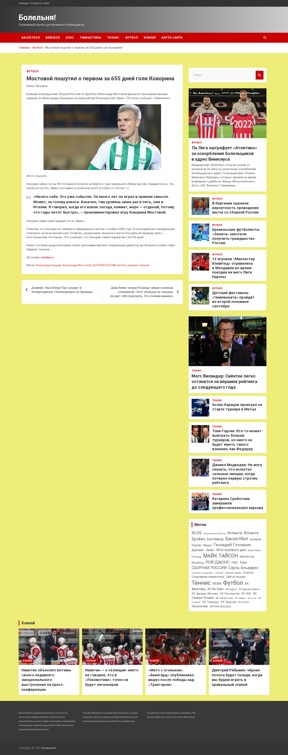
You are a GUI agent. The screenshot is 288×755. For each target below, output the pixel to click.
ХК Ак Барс (215, 589)
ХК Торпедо (210, 602)
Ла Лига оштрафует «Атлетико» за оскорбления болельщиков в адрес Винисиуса (224, 153)
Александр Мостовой (77, 265)
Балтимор (215, 539)
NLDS (197, 532)
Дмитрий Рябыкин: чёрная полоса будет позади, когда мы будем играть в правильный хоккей (237, 677)
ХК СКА (246, 593)
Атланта (234, 532)
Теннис (113, 37)
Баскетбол (31, 37)
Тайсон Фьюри (235, 576)
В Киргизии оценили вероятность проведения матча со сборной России (235, 208)
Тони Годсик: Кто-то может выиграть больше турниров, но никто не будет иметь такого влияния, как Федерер (237, 440)
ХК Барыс (231, 589)
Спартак (248, 572)
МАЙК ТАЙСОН (220, 556)
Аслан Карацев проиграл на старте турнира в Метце (237, 406)
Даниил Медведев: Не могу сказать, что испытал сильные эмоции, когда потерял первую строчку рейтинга (237, 474)
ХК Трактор (228, 602)
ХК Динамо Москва (205, 593)
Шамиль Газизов (138, 265)
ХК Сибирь (240, 598)
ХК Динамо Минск (249, 589)
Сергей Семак (233, 572)
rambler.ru (47, 257)
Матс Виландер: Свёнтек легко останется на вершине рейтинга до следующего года (224, 382)
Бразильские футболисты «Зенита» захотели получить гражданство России (235, 236)
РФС (234, 562)
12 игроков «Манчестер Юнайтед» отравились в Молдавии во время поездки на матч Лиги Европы (233, 268)
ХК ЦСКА (243, 602)
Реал (243, 562)
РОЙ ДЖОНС (218, 562)
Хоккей (150, 37)
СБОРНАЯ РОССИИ (104, 265)
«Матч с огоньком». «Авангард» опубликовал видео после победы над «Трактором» (171, 677)
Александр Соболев (214, 533)
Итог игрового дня (231, 550)
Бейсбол (53, 37)
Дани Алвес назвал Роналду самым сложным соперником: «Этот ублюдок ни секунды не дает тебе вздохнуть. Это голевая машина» (141, 292)
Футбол (131, 37)
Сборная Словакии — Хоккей (207, 572)
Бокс (70, 37)
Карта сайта (172, 37)
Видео (207, 545)
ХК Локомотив (230, 593)
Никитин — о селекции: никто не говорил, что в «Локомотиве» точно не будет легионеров (111, 677)
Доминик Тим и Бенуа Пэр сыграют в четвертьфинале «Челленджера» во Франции (61, 290)
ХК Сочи (251, 598)
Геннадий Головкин (232, 544)
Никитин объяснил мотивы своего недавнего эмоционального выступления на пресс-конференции (46, 680)
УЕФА (216, 583)
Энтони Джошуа (220, 606)
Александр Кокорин (49, 265)
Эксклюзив (200, 606)
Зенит (210, 550)
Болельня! (37, 17)
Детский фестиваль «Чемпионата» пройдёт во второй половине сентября (233, 299)
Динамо (198, 550)
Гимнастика (90, 37)
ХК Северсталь (224, 598)
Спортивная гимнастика (208, 576)
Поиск (260, 75)
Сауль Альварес (243, 567)
